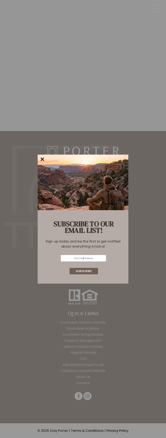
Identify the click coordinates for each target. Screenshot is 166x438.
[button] (83, 244)
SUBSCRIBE (84, 271)
